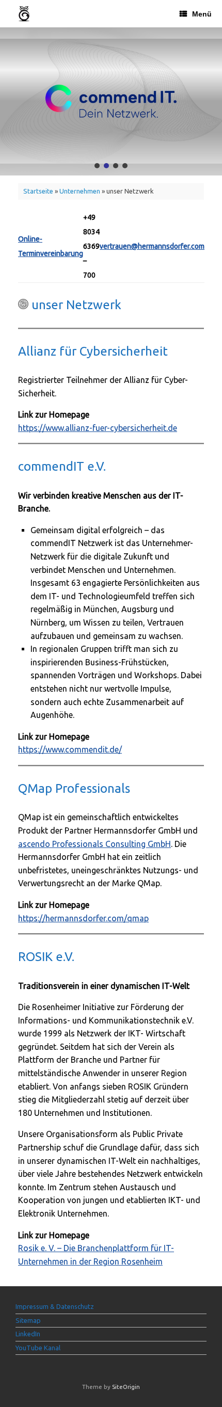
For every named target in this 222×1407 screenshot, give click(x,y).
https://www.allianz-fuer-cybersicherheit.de (97, 428)
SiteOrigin (126, 1386)
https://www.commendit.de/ (70, 749)
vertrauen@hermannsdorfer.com (152, 246)
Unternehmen (79, 191)
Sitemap (28, 1320)
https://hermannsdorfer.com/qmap (83, 918)
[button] (97, 165)
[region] (111, 101)
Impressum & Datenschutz (54, 1306)
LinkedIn (27, 1333)
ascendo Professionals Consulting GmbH (94, 844)
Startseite (38, 191)
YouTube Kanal (37, 1347)
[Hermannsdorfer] (24, 13)
